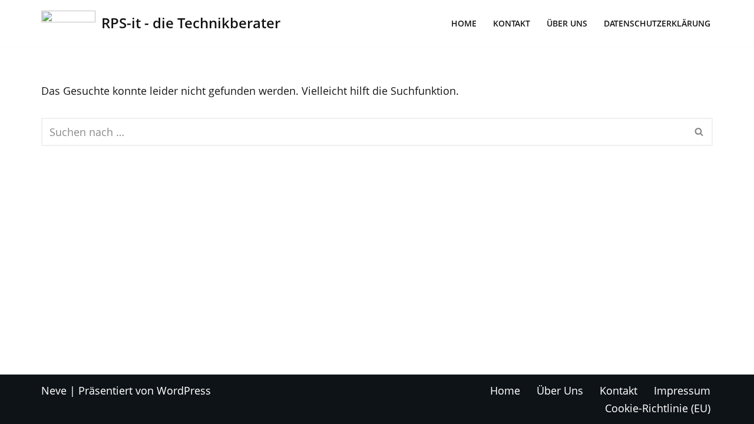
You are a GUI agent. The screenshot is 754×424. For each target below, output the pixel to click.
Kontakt (511, 23)
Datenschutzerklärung (657, 23)
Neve (54, 390)
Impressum (682, 390)
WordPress (184, 390)
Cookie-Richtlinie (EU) (657, 408)
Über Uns (567, 23)
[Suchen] (699, 132)
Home (464, 23)
